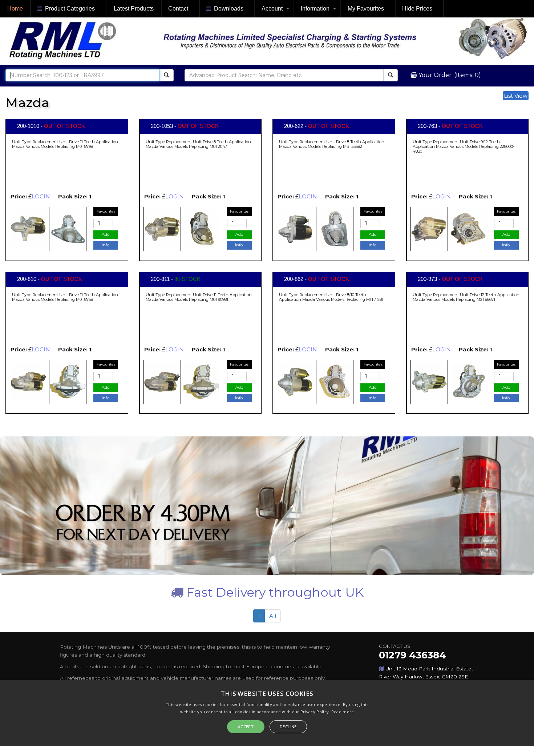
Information (315, 8)
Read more (342, 711)
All (272, 615)
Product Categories (70, 8)
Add (106, 234)
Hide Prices (417, 8)
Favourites (106, 211)
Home (15, 8)
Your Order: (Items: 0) (449, 75)
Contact (178, 8)
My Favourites (366, 8)
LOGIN (41, 196)
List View (515, 95)
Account (272, 8)
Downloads (228, 8)
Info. (106, 244)
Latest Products (134, 8)
